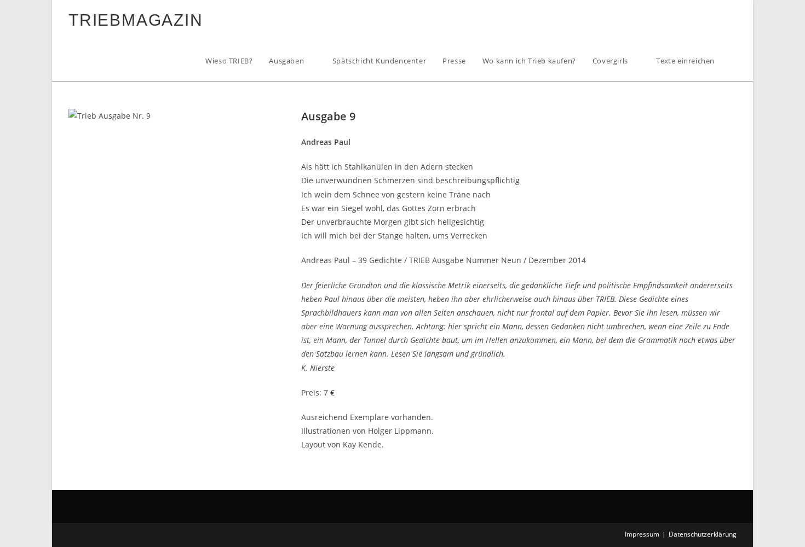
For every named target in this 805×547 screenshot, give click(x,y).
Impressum (642, 534)
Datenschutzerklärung (703, 534)
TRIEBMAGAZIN (135, 20)
